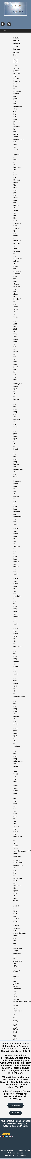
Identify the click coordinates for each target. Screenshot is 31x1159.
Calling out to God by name (15, 1026)
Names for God (15, 1031)
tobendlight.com (23, 851)
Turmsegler (17, 1011)
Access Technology (20, 1155)
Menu (5, 30)
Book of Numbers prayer (15, 1021)
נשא (14, 1039)
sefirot (15, 261)
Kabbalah (15, 1029)
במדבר (15, 1038)
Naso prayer (14, 1034)
